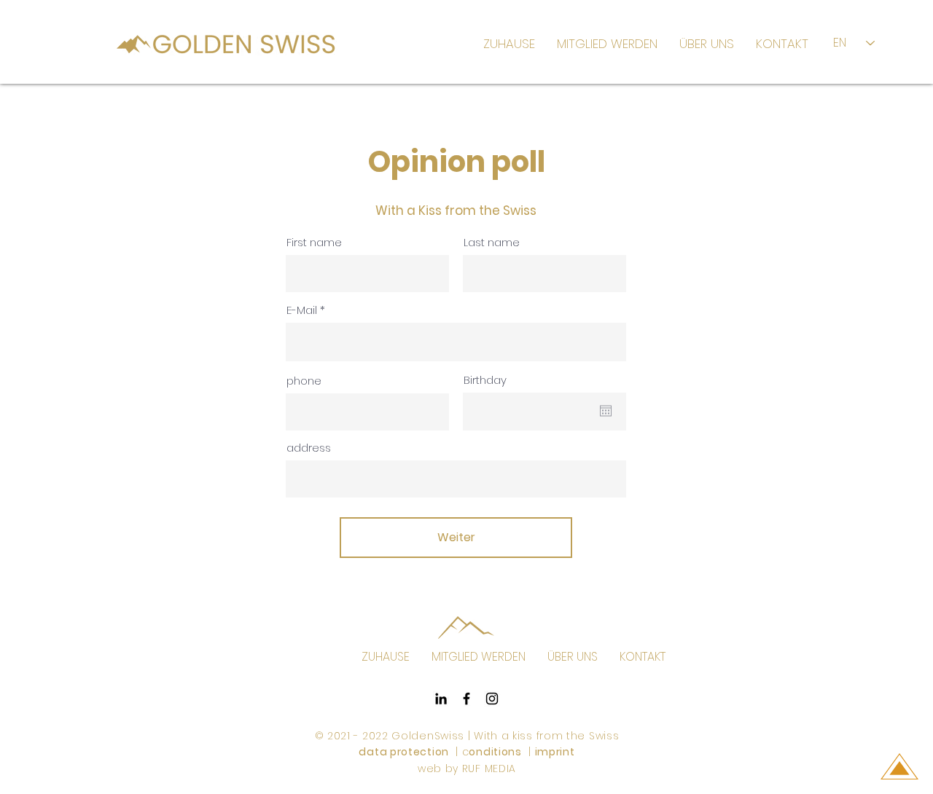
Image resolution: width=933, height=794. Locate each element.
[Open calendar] (606, 411)
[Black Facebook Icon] (466, 699)
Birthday (485, 379)
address (308, 447)
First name (314, 242)
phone (303, 380)
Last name (492, 242)
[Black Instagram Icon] (492, 699)
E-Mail (301, 309)
